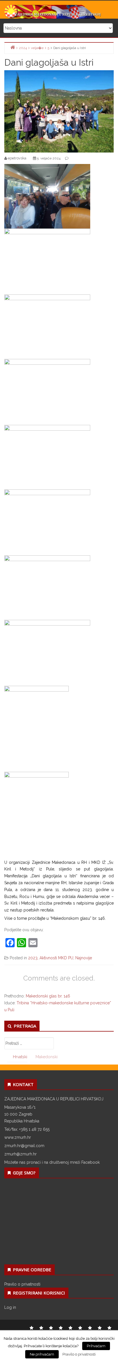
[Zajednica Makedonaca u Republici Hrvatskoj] (59, 11)
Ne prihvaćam (42, 1354)
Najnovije (83, 958)
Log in (10, 1307)
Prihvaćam (96, 1346)
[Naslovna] (12, 47)
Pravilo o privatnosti (22, 1284)
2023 (33, 958)
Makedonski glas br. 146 (48, 996)
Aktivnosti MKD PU (56, 958)
